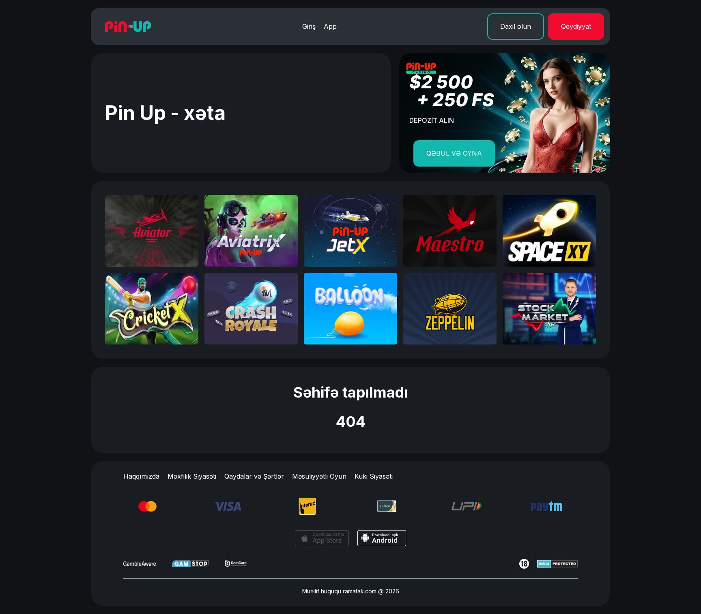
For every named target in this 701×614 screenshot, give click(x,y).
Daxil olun (515, 26)
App (330, 26)
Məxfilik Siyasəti (192, 476)
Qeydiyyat (576, 26)
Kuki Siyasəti (374, 476)
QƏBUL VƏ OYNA (454, 153)
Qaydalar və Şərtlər (254, 476)
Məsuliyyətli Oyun (319, 476)
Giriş (309, 26)
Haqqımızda (141, 476)
